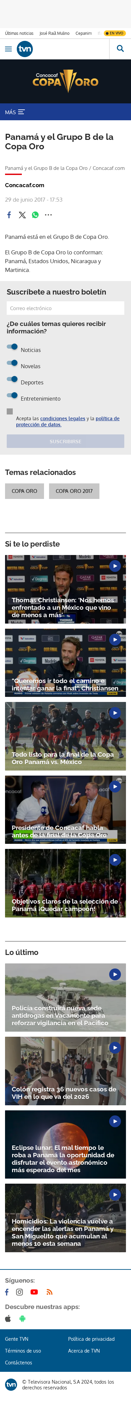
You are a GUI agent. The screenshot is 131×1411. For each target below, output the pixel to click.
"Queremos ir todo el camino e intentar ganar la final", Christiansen (65, 684)
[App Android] (23, 1318)
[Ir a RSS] (51, 1292)
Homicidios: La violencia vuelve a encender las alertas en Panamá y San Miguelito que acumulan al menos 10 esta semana (63, 1232)
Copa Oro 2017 (74, 491)
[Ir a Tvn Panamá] (63, 49)
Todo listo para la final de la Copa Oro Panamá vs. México (63, 758)
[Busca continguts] (120, 49)
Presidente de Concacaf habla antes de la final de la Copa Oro (59, 831)
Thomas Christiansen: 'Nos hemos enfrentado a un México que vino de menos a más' (63, 607)
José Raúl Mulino (55, 33)
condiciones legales (62, 418)
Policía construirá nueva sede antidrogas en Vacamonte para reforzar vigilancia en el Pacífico (60, 1015)
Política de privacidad (91, 1339)
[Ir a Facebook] (8, 1292)
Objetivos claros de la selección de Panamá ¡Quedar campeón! (65, 905)
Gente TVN (16, 1339)
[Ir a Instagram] (21, 1292)
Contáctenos (18, 1362)
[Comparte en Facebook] (9, 215)
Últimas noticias (19, 33)
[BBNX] (11, 1385)
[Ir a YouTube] (36, 1292)
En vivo (116, 33)
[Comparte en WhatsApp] (35, 215)
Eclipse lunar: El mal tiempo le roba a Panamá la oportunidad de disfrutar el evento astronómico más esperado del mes (63, 1159)
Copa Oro (24, 491)
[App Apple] (9, 1318)
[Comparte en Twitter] (22, 215)
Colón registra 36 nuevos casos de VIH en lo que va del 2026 (64, 1092)
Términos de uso (23, 1351)
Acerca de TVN (84, 1351)
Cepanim (84, 33)
